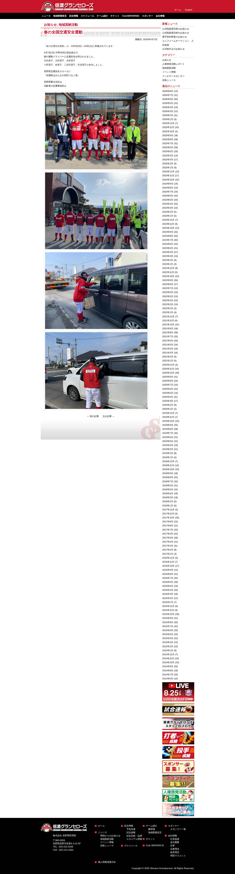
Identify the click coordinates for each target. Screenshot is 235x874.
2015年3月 (167, 642)
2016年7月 (167, 578)
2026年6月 (167, 99)
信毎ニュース (169, 80)
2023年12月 (168, 219)
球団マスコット (178, 855)
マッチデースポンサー (173, 76)
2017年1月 (167, 554)
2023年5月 (167, 248)
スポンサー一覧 (178, 829)
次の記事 (108, 416)
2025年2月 (167, 163)
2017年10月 (168, 517)
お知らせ (50, 24)
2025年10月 (168, 131)
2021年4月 (167, 348)
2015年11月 (168, 610)
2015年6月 (167, 630)
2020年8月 (167, 380)
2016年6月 (167, 582)
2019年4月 (167, 445)
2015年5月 (167, 634)
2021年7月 (167, 336)
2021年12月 (168, 316)
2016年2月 (167, 598)
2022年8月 (167, 284)
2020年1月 (167, 409)
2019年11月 (168, 417)
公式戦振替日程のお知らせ (175, 28)
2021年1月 (167, 360)
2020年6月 (167, 389)
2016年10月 (168, 566)
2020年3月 (167, 401)
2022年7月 (167, 288)
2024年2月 (167, 212)
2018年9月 (167, 473)
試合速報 (130, 832)
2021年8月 (167, 332)
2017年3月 (167, 545)
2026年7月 (167, 95)
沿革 (172, 845)
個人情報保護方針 (107, 862)
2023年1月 (167, 264)
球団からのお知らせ (110, 835)
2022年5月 (167, 296)
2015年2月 (167, 646)
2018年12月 (168, 461)
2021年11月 (168, 320)
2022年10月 (168, 276)
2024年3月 (167, 208)
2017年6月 (167, 533)
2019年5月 (167, 441)
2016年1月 (167, 602)
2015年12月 (168, 606)
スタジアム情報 (134, 839)
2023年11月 (168, 224)
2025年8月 (167, 139)
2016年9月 (167, 570)
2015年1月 (167, 650)
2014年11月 (168, 658)
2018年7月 (167, 481)
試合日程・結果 (134, 836)
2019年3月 (167, 449)
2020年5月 (167, 393)
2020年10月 (168, 372)
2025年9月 (167, 135)
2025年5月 (167, 151)
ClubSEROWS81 (130, 16)
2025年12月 (168, 123)
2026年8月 (167, 91)
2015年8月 (167, 622)
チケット (114, 16)
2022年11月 (168, 272)
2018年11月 (168, 465)
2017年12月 (168, 509)
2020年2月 (167, 405)
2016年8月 (167, 574)
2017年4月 (167, 541)
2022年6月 (167, 292)
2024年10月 (168, 179)
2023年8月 (167, 236)
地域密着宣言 (60, 16)
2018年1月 (167, 505)
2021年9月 (167, 328)
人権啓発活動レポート (173, 64)
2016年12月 (168, 558)
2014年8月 (167, 670)
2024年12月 (168, 171)
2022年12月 (168, 268)
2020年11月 (168, 368)
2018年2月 (167, 501)
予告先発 (130, 829)
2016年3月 (167, 594)
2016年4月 (167, 590)
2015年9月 (167, 618)
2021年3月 (167, 352)
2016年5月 (167, 586)
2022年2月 (167, 308)
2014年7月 (167, 674)
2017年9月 (167, 521)
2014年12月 (168, 654)
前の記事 (93, 416)
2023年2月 (167, 260)
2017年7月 (167, 529)
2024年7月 (167, 191)
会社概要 (174, 842)
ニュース (102, 832)
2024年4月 (167, 204)
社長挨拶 (174, 839)
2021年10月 (168, 324)
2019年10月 (168, 421)
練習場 (151, 829)
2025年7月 (167, 143)
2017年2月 (167, 549)
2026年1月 (167, 119)
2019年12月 (168, 413)
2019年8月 (167, 429)
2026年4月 (167, 107)
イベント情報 (169, 72)
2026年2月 (167, 115)
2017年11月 (168, 513)
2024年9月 (167, 183)
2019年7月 (167, 433)
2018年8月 (167, 477)
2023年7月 (167, 240)
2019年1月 (167, 457)
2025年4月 (167, 155)
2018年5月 (167, 489)
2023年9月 (167, 232)
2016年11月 (168, 562)
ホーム (177, 9)
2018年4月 (167, 493)
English (188, 9)
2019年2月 (167, 453)
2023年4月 (167, 252)
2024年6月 (167, 195)
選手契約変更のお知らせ (174, 36)
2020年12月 (168, 364)
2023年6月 (167, 244)
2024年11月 (168, 175)
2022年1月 (167, 312)
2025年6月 (167, 147)
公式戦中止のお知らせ (173, 49)
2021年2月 (167, 356)
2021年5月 (167, 344)
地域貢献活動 (68, 24)
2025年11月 (168, 127)
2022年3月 (167, 304)
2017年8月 (167, 525)
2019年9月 (167, 425)
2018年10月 (168, 469)
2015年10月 (168, 614)
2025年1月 (167, 167)
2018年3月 (167, 497)
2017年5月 (167, 537)
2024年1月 (167, 216)
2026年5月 (167, 103)
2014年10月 (168, 662)
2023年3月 (167, 256)
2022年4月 (167, 300)
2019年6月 (167, 437)
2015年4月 (167, 638)
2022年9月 (167, 280)
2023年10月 (168, 228)
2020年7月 (167, 384)
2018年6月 (167, 485)
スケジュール (87, 16)
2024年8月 (167, 187)
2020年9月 (167, 376)
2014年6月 (167, 678)
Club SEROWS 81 (155, 845)
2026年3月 (167, 111)
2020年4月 (167, 397)
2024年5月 (167, 200)
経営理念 (174, 852)
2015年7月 (167, 626)
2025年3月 (167, 159)
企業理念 (174, 849)
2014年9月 (167, 666)
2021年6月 (167, 340)
